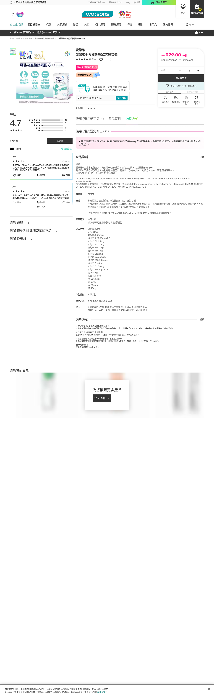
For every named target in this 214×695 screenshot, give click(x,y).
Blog (128, 2)
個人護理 (100, 24)
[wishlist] (101, 59)
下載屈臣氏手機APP (96, 2)
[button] (197, 9)
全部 (12, 148)
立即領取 (121, 98)
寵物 (140, 24)
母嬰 (129, 24)
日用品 (153, 24)
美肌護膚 (62, 24)
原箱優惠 (168, 24)
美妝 (86, 24)
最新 (18, 148)
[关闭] (209, 689)
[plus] (198, 70)
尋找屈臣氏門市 (115, 2)
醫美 (75, 24)
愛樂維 (80, 50)
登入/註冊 (100, 398)
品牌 (188, 24)
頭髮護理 (116, 24)
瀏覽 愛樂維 (18, 238)
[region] (107, 689)
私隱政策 (101, 692)
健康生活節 (16, 24)
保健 (48, 24)
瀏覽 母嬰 (17, 223)
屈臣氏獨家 (34, 24)
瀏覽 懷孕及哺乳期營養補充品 (31, 231)
